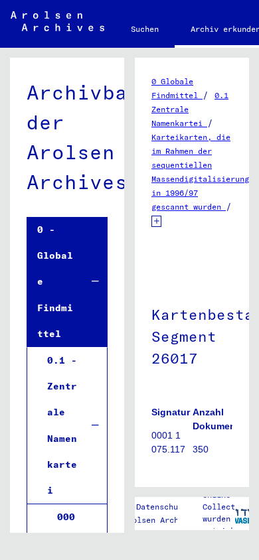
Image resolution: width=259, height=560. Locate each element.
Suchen (145, 29)
